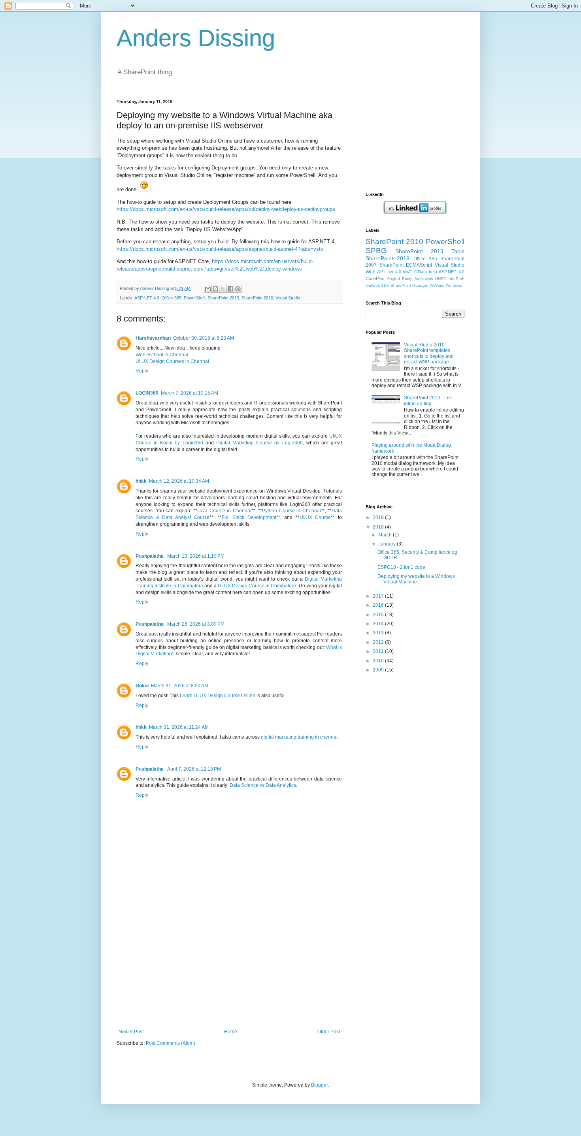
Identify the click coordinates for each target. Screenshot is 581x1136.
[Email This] (208, 289)
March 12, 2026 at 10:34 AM (179, 481)
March (385, 535)
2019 (379, 517)
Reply (142, 371)
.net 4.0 (393, 271)
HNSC (440, 278)
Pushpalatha (150, 556)
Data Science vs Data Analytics (263, 785)
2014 (379, 623)
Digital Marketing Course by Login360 (259, 443)
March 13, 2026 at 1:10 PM (195, 556)
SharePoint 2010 (394, 241)
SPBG (376, 250)
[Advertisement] (229, 969)
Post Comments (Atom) (170, 1043)
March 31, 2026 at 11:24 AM (179, 727)
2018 (379, 527)
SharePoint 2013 (223, 297)
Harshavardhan (153, 338)
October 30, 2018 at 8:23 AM (203, 338)
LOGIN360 (147, 393)
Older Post (328, 1031)
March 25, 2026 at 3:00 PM (195, 624)
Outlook (373, 285)
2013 (379, 633)
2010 (379, 661)
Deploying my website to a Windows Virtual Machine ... (416, 579)
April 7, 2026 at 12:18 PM (194, 769)
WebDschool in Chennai (162, 354)
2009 (379, 670)
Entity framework (417, 278)
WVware (437, 285)
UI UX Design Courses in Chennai (172, 361)
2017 (379, 596)
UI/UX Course (315, 517)
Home (230, 1031)
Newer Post (131, 1031)
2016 (379, 605)
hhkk (141, 481)
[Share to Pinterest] (238, 289)
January (387, 544)
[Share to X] (223, 289)
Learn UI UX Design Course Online (217, 695)
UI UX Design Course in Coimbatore (257, 586)
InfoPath (456, 278)
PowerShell (194, 297)
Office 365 (171, 297)
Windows (454, 285)
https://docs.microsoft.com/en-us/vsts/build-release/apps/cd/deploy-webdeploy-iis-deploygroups (226, 209)
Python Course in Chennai (291, 510)
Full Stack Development (249, 517)
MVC (408, 271)
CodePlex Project (383, 278)
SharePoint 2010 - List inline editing (428, 400)
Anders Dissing (196, 38)
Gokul (142, 685)
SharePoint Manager (409, 285)
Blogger (319, 1085)
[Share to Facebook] (230, 289)
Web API (375, 272)
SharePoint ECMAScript (405, 265)
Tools (457, 251)
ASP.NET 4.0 (146, 297)
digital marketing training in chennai (299, 737)
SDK (385, 285)
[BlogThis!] (215, 289)
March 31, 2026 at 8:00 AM (179, 685)
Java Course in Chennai (224, 510)
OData (420, 271)
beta (433, 271)
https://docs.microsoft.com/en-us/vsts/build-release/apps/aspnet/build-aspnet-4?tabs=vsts (220, 249)
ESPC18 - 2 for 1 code (401, 567)
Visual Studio (287, 297)
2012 (379, 642)
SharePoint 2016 (257, 297)
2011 (379, 651)
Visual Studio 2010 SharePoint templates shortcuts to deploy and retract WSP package (429, 353)
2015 (379, 614)
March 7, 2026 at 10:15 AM (189, 393)
